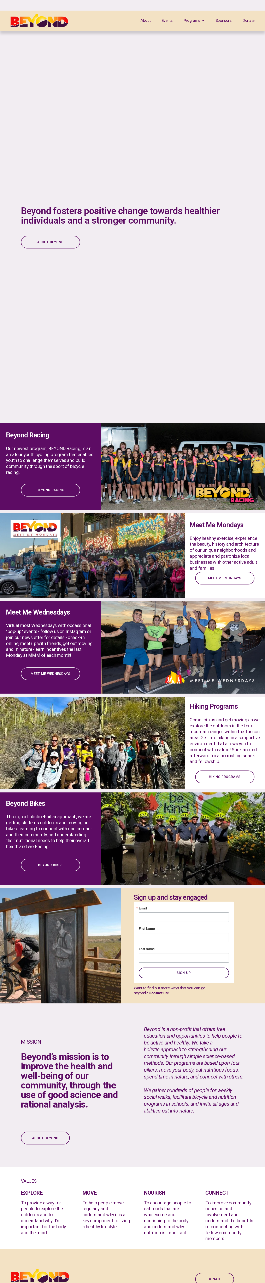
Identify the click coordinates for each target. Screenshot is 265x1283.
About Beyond (45, 1138)
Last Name (147, 949)
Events (167, 20)
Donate (248, 20)
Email (143, 908)
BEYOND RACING (50, 490)
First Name (147, 928)
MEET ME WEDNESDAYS (50, 674)
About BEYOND (50, 242)
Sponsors (224, 20)
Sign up (184, 973)
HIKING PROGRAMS (225, 777)
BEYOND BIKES (50, 865)
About (146, 20)
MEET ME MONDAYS (224, 578)
